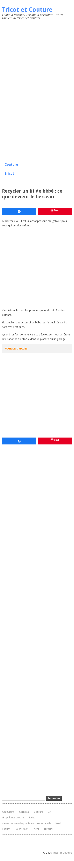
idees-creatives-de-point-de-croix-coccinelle (26, 823)
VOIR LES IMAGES (16, 348)
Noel (58, 823)
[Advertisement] (33, 83)
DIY (50, 811)
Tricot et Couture (27, 9)
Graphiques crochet (13, 817)
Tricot (9, 173)
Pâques (6, 829)
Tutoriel (48, 829)
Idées (32, 817)
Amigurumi (8, 811)
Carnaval (24, 811)
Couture (11, 164)
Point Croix (21, 829)
